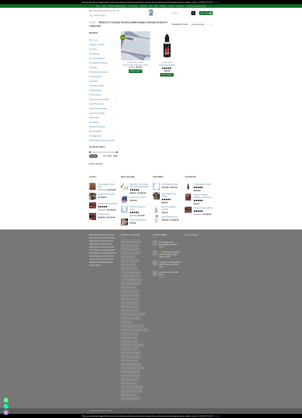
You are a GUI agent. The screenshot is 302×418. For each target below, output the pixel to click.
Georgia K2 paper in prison (130, 295)
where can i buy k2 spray (130, 379)
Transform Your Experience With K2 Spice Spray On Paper (170, 264)
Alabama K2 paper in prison (131, 241)
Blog (156, 6)
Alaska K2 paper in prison (130, 245)
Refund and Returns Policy (117, 6)
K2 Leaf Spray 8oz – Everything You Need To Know (168, 244)
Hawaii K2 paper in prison (130, 299)
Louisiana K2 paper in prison (131, 356)
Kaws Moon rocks (96, 104)
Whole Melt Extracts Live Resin (101, 140)
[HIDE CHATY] (6, 412)
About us (171, 6)
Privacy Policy (133, 6)
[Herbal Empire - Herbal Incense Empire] (151, 13)
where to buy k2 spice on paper (132, 391)
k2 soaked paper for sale (130, 333)
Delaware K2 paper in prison (131, 283)
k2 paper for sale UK (141, 330)
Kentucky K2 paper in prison (131, 353)
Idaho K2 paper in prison (129, 303)
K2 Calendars (94, 54)
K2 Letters (93, 67)
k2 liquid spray (126, 322)
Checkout (143, 6)
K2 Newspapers (95, 76)
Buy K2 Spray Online (128, 264)
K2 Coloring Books (97, 58)
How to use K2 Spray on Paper (196, 6)
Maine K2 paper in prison (130, 360)
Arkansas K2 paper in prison (131, 253)
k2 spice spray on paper (129, 341)
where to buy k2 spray (129, 395)
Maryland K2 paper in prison (131, 364)
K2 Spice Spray (95, 95)
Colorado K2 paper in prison (131, 276)
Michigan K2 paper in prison (131, 372)
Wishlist (163, 6)
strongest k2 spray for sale (130, 375)
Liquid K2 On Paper (97, 113)
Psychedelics (94, 122)
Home (98, 6)
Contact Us (180, 6)
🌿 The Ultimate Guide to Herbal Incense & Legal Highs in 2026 (169, 254)
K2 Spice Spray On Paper (99, 99)
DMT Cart (93, 40)
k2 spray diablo (138, 345)
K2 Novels (93, 81)
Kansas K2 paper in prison (130, 349)
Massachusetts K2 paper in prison (132, 368)
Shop (104, 6)
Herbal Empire (105, 235)
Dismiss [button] (217, 2)
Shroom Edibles (95, 131)
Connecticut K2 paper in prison (131, 280)
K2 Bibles (93, 49)
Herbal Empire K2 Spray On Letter (135, 65)
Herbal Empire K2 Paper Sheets (169, 273)
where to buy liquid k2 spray (131, 398)
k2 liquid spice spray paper (130, 318)
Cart (150, 6)
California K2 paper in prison (131, 272)
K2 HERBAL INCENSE (98, 63)
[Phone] (6, 406)
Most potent (94, 117)
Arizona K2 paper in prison (130, 249)
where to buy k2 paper (129, 383)
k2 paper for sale (127, 330)
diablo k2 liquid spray (129, 287)
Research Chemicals (97, 126)
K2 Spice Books (95, 90)
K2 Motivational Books (98, 72)
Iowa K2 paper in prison (129, 314)
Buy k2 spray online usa (129, 268)
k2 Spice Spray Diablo (167, 65)
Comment (162, 277)
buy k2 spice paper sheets (130, 260)
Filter (93, 156)
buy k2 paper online (128, 257)
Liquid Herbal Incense (98, 108)
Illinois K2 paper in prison (130, 306)
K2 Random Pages (96, 85)
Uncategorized (95, 136)
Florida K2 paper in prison (130, 291)
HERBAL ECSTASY (97, 44)
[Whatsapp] (6, 400)
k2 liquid (142, 314)
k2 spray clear (126, 345)
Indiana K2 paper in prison (130, 310)
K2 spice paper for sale (129, 337)
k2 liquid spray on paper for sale (132, 326)
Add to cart (135, 71)
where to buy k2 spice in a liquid (132, 387)
